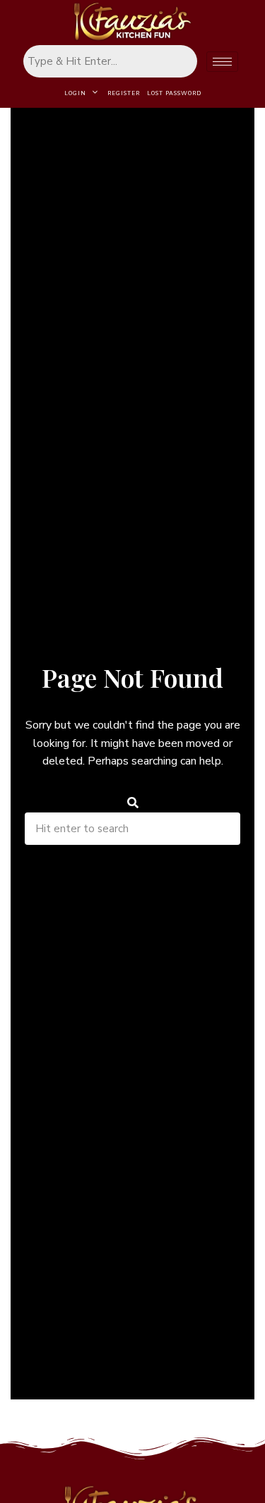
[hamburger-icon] (222, 61)
